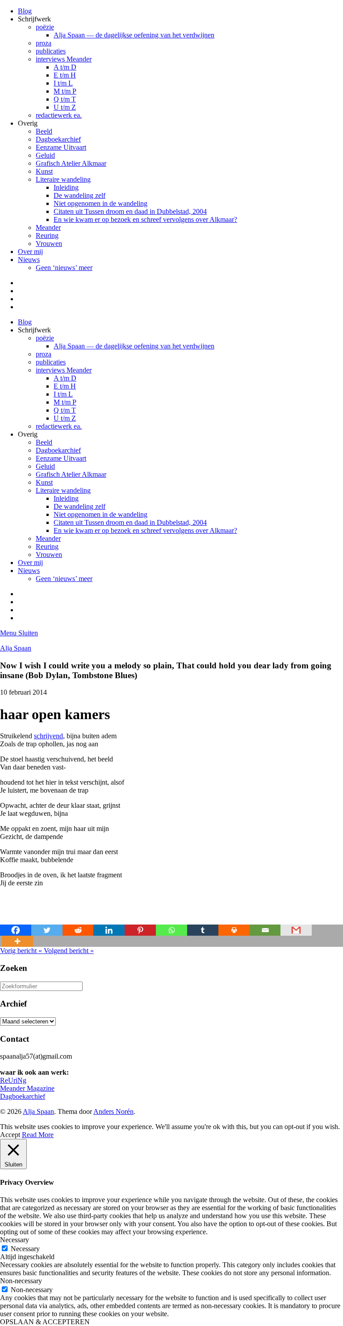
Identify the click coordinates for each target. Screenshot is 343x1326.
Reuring (47, 235)
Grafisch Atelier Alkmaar (71, 163)
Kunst (44, 171)
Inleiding (66, 187)
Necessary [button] (14, 1240)
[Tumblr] (202, 930)
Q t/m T (65, 99)
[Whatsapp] (171, 930)
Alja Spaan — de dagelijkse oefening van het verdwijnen (134, 35)
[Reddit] (78, 930)
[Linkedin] (109, 930)
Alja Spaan (15, 648)
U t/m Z (65, 107)
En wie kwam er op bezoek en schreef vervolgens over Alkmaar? (145, 219)
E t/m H (65, 75)
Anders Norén (113, 1111)
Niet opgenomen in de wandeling (100, 203)
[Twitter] (47, 930)
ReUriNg (13, 1080)
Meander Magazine (27, 1088)
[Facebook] (15, 930)
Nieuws (29, 259)
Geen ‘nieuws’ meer (64, 267)
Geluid (45, 155)
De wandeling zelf (79, 195)
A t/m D (65, 67)
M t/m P (65, 91)
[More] (17, 941)
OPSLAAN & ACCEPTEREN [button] (45, 1322)
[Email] (265, 930)
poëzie (45, 27)
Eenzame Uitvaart (61, 147)
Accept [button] (10, 1134)
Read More (38, 1134)
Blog (25, 11)
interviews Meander (64, 59)
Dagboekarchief (58, 139)
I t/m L (63, 83)
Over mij (30, 251)
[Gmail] (296, 930)
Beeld (44, 131)
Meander (48, 227)
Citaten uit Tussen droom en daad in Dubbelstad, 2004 (130, 211)
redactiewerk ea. (59, 115)
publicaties (51, 51)
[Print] (234, 930)
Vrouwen (49, 243)
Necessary (25, 1248)
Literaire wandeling (63, 179)
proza (43, 43)
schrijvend (48, 736)
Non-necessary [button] (21, 1281)
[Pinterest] (140, 930)
